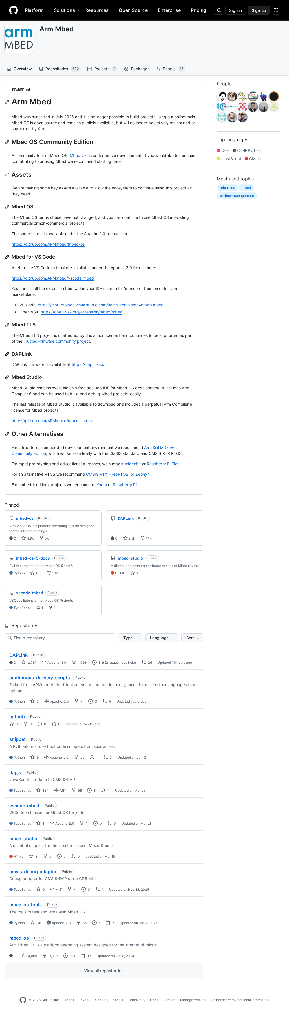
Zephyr (141, 474)
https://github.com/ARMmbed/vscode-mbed (53, 278)
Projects (104, 68)
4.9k (30, 538)
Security (101, 1000)
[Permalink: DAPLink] (8, 354)
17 (89, 956)
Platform (34, 10)
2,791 (31, 662)
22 (82, 757)
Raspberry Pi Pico (163, 463)
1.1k (148, 538)
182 (54, 573)
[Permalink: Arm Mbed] (8, 102)
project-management (237, 195)
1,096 (82, 662)
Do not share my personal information (240, 1000)
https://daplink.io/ (88, 364)
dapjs (15, 772)
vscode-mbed (24, 805)
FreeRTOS (119, 474)
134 (45, 790)
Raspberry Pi (125, 484)
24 (149, 662)
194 (72, 956)
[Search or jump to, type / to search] (218, 10)
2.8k (131, 538)
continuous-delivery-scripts (39, 677)
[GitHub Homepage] (22, 1000)
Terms (69, 1000)
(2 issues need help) (120, 662)
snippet (17, 739)
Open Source (133, 10)
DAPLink (18, 655)
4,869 (32, 956)
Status (118, 1000)
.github (17, 716)
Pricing (198, 10)
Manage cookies (193, 1000)
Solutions (64, 10)
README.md (21, 90)
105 (38, 573)
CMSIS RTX (96, 474)
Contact (169, 1000)
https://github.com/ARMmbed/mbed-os (48, 244)
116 (101, 662)
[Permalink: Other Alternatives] (8, 434)
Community (137, 1000)
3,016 (53, 956)
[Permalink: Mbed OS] (8, 207)
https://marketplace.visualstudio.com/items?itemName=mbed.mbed (101, 304)
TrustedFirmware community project (56, 341)
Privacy (84, 1000)
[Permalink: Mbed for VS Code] (8, 257)
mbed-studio (23, 838)
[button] (130, 637)
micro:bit (133, 463)
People (173, 68)
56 (79, 790)
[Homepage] (13, 10)
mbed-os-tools (25, 904)
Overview (23, 68)
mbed (246, 187)
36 (38, 923)
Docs (154, 1000)
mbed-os (19, 938)
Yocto (102, 484)
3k (46, 538)
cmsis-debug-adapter (32, 871)
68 (84, 923)
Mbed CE (78, 155)
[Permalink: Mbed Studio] (8, 377)
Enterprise (169, 10)
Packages (140, 68)
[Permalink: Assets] (8, 174)
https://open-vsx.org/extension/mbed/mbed (81, 311)
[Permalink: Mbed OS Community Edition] (8, 142)
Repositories (62, 68)
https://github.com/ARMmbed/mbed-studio (52, 420)
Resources (97, 10)
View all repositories (104, 970)
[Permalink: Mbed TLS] (8, 325)
